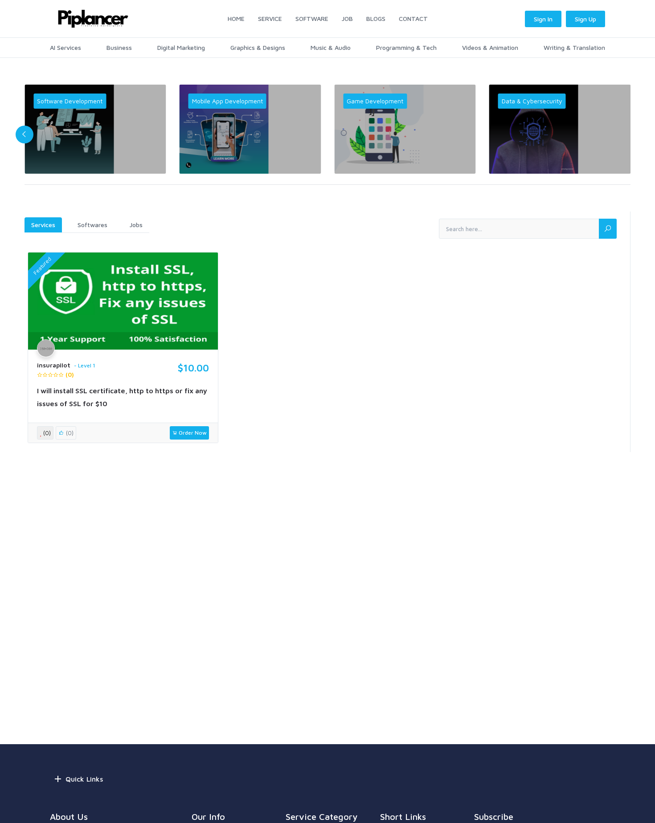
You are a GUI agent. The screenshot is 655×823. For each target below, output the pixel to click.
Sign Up (585, 19)
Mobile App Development (227, 101)
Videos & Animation (490, 47)
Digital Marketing (181, 47)
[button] (24, 134)
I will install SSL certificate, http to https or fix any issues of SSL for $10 (122, 397)
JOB (347, 18)
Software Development (69, 101)
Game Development (375, 101)
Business (119, 47)
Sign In (543, 19)
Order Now (192, 432)
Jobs (136, 224)
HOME (236, 18)
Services (43, 224)
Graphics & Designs (257, 47)
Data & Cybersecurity (532, 101)
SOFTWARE (311, 18)
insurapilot (53, 365)
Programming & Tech (406, 47)
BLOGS (375, 18)
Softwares (92, 224)
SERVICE (270, 18)
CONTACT (413, 18)
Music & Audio (331, 47)
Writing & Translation (574, 47)
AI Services (65, 47)
